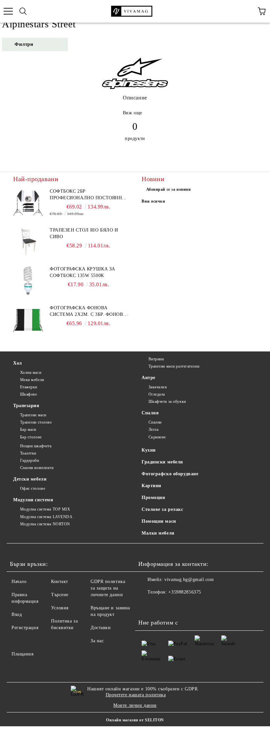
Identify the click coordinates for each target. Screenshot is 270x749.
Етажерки (28, 387)
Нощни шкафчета (35, 446)
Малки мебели (158, 533)
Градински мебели (162, 461)
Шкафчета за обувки (167, 401)
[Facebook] (147, 605)
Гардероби (29, 460)
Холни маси (30, 372)
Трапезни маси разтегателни (173, 366)
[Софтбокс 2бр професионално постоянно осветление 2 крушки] (28, 203)
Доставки (101, 627)
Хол (17, 363)
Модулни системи (33, 499)
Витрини (156, 359)
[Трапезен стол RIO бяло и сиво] (28, 242)
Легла (153, 429)
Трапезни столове (36, 422)
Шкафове (28, 394)
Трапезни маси (33, 415)
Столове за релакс (162, 509)
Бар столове (31, 437)
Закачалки (157, 387)
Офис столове (32, 488)
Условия (59, 607)
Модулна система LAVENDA (46, 516)
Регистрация (25, 627)
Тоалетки (28, 453)
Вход (17, 614)
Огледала (156, 394)
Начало (19, 581)
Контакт (59, 581)
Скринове (157, 437)
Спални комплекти (37, 467)
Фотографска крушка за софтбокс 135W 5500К (82, 272)
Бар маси (28, 429)
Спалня (150, 412)
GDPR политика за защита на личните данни (108, 588)
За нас (97, 640)
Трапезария (26, 405)
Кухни (149, 450)
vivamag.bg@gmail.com (189, 579)
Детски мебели (29, 479)
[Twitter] (161, 605)
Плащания (22, 654)
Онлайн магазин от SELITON (135, 720)
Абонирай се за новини (168, 189)
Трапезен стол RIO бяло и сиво (84, 233)
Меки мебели (32, 379)
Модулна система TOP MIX (45, 509)
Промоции (153, 497)
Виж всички (153, 201)
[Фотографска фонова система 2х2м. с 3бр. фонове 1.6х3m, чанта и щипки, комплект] (28, 319)
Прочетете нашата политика (136, 694)
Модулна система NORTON (45, 524)
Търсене (59, 594)
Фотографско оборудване (170, 473)
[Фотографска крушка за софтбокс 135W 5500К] (28, 280)
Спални (155, 422)
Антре (148, 377)
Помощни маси (159, 521)
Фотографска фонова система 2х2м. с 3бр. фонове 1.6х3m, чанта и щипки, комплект (88, 311)
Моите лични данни (135, 705)
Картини (151, 485)
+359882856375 (184, 592)
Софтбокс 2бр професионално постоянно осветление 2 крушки (87, 195)
